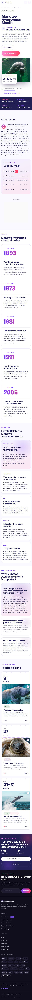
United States (22, 101)
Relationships (14, 968)
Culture (4, 961)
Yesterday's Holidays (6, 923)
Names (17, 965)
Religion (21, 968)
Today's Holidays (7, 917)
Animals (4, 958)
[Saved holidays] (29, 2)
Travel (26, 972)
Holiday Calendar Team (9, 90)
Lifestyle (11, 965)
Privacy (13, 997)
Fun (21, 961)
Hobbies (4, 965)
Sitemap (18, 997)
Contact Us (4, 940)
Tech (21, 972)
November (9, 7)
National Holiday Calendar (7, 926)
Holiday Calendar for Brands (14, 859)
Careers (25, 958)
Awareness (6, 107)
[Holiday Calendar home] (8, 2)
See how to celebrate (10, 53)
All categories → (6, 976)
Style (16, 972)
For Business (4, 943)
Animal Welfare (22, 107)
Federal (10, 961)
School (27, 968)
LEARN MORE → (5, 988)
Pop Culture (5, 968)
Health (25, 961)
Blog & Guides (5, 949)
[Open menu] (2, 2)
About (2, 937)
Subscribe (26, 890)
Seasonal (4, 972)
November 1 (16, 7)
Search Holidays (5, 929)
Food (16, 961)
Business (19, 958)
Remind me (9, 47)
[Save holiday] (28, 686)
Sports (10, 972)
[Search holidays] (25, 2)
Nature (23, 965)
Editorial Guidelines (5, 997)
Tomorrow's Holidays (6, 920)
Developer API (16, 864)
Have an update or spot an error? (11, 93)
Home (3, 7)
